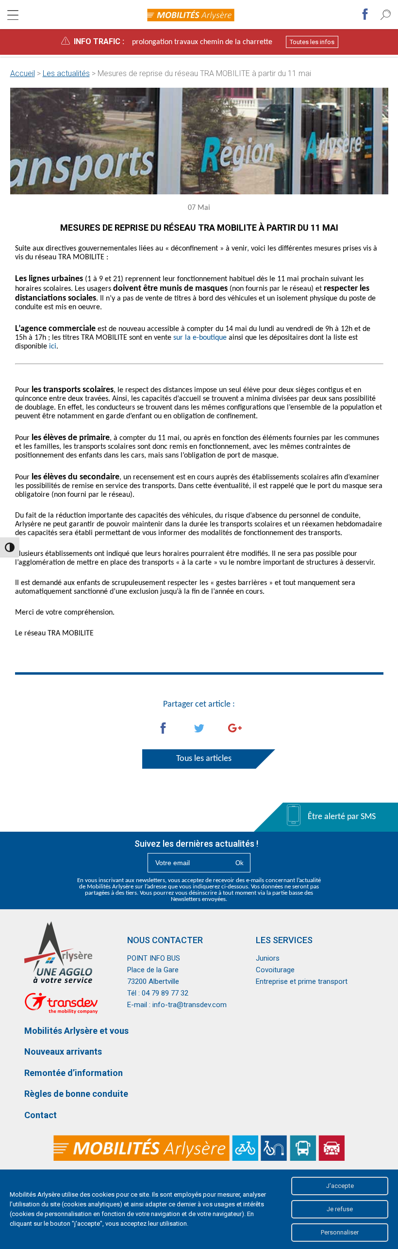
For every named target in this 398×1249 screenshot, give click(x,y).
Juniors (268, 958)
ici (52, 346)
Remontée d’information (73, 1073)
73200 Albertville (153, 981)
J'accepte (340, 1185)
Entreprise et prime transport (302, 981)
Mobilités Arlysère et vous (76, 1031)
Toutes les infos (312, 42)
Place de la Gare (153, 969)
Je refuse (340, 1209)
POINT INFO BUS (153, 958)
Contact (40, 1115)
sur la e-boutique (200, 338)
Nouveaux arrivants (63, 1051)
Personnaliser (340, 1232)
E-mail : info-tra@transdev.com (177, 1004)
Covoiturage (275, 969)
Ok (239, 863)
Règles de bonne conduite (76, 1094)
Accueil (22, 73)
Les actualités (66, 73)
